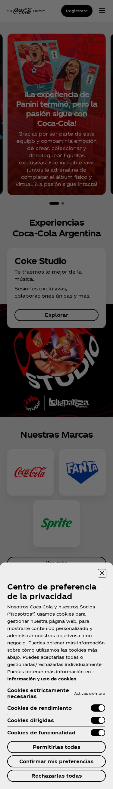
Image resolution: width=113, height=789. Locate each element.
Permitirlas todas (56, 747)
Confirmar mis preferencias (56, 761)
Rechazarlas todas (56, 775)
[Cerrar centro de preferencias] (102, 573)
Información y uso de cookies (42, 678)
